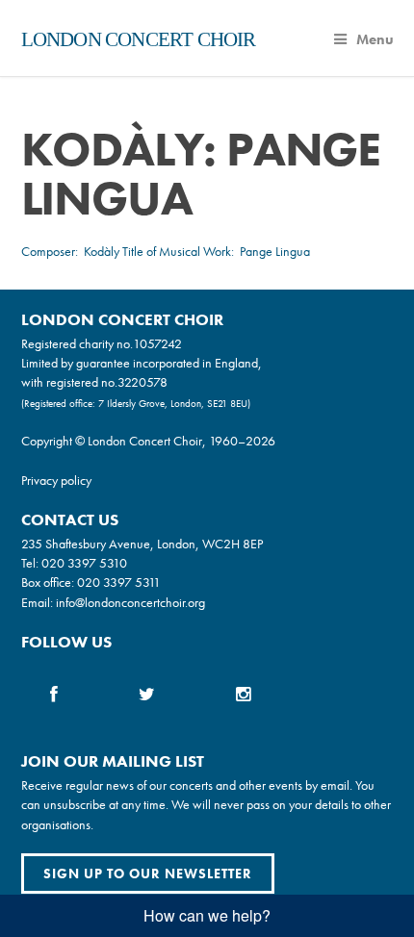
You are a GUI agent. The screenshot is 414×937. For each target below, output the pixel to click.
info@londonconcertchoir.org (130, 602)
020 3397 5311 (119, 582)
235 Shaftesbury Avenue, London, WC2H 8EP (142, 543)
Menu (375, 39)
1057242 (157, 343)
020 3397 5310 (84, 562)
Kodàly (101, 251)
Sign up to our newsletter (147, 873)
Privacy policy (56, 480)
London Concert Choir (138, 39)
